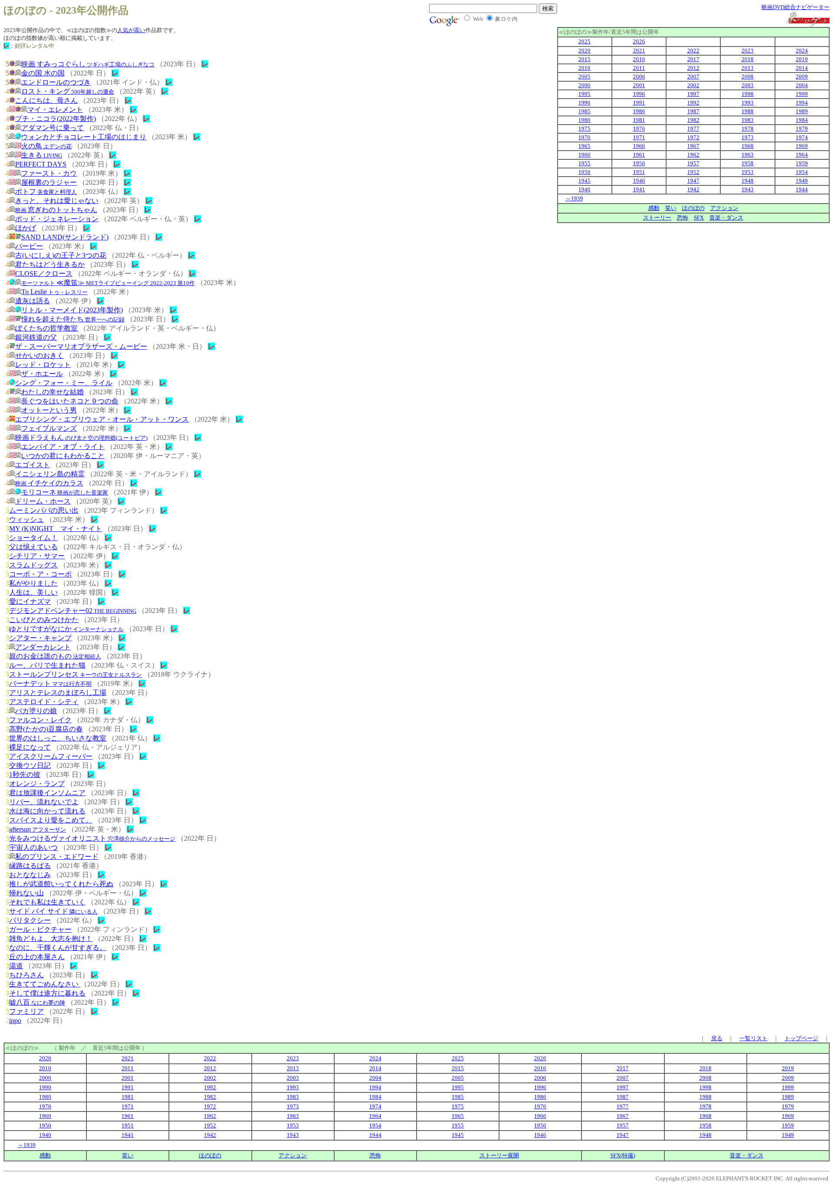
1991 (639, 102)
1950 (584, 172)
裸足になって (30, 747)
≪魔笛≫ (108, 282)
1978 (747, 128)
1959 (802, 163)
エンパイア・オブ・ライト (63, 446)
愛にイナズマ (30, 601)
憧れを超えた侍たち (73, 319)
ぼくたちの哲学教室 (46, 328)
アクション (724, 208)
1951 (639, 172)
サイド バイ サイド (53, 911)
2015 (584, 59)
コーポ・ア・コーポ (40, 574)
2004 (802, 85)
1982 (693, 120)
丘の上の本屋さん (37, 956)
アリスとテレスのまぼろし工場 (57, 692)
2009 (802, 76)
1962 (693, 154)
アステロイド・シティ (44, 701)
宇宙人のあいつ (33, 847)
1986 (639, 111)
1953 (747, 172)
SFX (699, 217)
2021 (639, 50)
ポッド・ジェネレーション (56, 219)
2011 (639, 68)
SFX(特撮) (622, 1155)
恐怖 (682, 217)
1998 (747, 94)
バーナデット (50, 683)
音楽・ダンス (726, 217)
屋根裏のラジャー (49, 182)
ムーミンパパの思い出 (44, 510)
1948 (747, 180)
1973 (747, 137)
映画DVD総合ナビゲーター (795, 7)
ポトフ (46, 191)
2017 (693, 59)
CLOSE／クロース (43, 273)
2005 (584, 76)
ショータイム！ (33, 537)
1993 (747, 102)
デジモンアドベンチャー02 (72, 610)
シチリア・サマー (37, 556)
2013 (747, 68)
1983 (747, 120)
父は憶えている (33, 546)
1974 (802, 137)
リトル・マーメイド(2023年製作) (72, 310)
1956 (639, 163)
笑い (670, 208)
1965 (584, 146)
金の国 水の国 (43, 73)
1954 (802, 172)
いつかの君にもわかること (63, 455)
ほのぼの (693, 208)
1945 (584, 180)
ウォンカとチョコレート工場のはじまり (83, 137)
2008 (747, 76)
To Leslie (54, 291)
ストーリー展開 (499, 1155)
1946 (639, 180)
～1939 (574, 198)
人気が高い (131, 30)
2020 (584, 50)
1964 (802, 154)
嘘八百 (37, 1002)
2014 (802, 68)
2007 (693, 76)
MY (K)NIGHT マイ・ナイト (55, 528)
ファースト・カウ (49, 173)
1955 (584, 163)
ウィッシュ (26, 519)
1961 (639, 154)
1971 (639, 137)
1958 (747, 163)
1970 (584, 137)
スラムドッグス (33, 565)
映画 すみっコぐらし (87, 64)
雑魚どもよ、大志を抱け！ (50, 938)
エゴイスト (32, 465)
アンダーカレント (43, 647)
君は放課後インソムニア (47, 792)
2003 (747, 85)
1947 (693, 180)
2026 (639, 41)
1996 (639, 94)
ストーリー (657, 217)
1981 (639, 120)
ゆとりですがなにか (66, 628)
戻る (716, 1038)
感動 (653, 208)
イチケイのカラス (49, 483)
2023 (747, 50)
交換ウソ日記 (30, 765)
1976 (639, 128)
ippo (15, 1020)
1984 (802, 120)
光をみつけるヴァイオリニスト (92, 838)
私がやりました (33, 583)
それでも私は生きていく (47, 902)
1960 (584, 154)
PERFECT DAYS (40, 164)
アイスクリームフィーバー (50, 756)
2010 (584, 68)
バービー (29, 246)
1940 (584, 189)
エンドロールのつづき (56, 82)
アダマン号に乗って (52, 127)
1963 (747, 154)
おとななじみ (30, 874)
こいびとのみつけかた (44, 619)
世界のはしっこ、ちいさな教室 (57, 738)
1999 (802, 94)
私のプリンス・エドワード (56, 856)
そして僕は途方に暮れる (47, 993)
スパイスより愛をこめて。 (50, 820)
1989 (802, 111)
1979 (802, 128)
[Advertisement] (757, 283)
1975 (584, 128)
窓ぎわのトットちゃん (56, 209)
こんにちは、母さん (46, 100)
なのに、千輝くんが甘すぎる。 (57, 947)
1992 (693, 102)
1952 (693, 172)
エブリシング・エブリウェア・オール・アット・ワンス (102, 419)
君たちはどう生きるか (50, 264)
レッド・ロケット (43, 364)
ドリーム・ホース (43, 501)
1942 (693, 189)
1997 (693, 94)
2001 (639, 85)
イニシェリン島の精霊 (50, 474)
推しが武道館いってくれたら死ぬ (61, 884)
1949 (802, 180)
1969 (802, 146)
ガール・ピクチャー (40, 929)
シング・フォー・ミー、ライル (63, 383)
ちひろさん (26, 975)
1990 (584, 102)
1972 (693, 137)
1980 (584, 120)
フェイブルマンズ (49, 428)
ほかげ (25, 228)
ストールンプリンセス (75, 674)
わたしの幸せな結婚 (52, 392)
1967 (693, 146)
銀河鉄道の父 (36, 337)
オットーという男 (49, 410)
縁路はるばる (30, 865)
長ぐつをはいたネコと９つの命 (69, 401)
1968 (747, 146)
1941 (639, 189)
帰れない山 (26, 893)
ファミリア (26, 1011)
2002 (693, 85)
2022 (693, 50)
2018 (747, 59)
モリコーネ (64, 492)
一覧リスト (753, 1038)
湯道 (16, 966)
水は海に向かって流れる (47, 811)
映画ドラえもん (81, 437)
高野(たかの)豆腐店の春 (46, 729)
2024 (802, 50)
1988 (747, 111)
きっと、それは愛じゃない (56, 200)
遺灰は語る (32, 301)
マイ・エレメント (55, 109)
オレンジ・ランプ (37, 783)
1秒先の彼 (24, 774)
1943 (747, 189)
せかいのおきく (39, 355)
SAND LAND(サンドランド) (64, 237)
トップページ (801, 1038)
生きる (41, 155)
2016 (639, 59)
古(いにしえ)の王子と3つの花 (60, 255)
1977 (693, 128)
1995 (584, 94)
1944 (802, 189)
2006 (639, 76)
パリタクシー (30, 920)
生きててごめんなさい (44, 984)
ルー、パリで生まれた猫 (47, 665)
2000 (584, 85)
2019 (802, 59)
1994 (802, 102)
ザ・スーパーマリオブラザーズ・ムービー (81, 346)
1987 (693, 111)
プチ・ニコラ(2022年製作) (55, 118)
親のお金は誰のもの (55, 656)
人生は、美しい (33, 592)
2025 (584, 41)
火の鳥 (46, 146)
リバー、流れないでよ (44, 802)
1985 (584, 111)
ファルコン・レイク (40, 720)
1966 (639, 146)
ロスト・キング (67, 91)
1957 (693, 163)
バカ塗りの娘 (36, 710)
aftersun (37, 829)
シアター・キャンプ (40, 638)
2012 (693, 68)
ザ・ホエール (42, 373)
